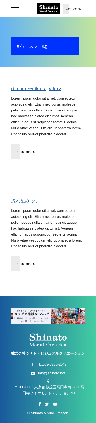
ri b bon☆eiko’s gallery (36, 88)
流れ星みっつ (25, 201)
